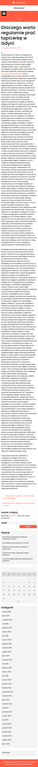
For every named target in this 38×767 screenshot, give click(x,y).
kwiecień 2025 (7, 668)
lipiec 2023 (5, 744)
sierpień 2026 (6, 612)
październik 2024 (7, 692)
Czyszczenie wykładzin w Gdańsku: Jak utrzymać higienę (18, 497)
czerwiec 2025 (7, 660)
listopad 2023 (6, 732)
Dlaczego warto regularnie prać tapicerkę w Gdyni (19, 504)
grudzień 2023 (7, 728)
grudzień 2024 (7, 684)
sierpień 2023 (6, 740)
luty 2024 (5, 720)
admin (18, 48)
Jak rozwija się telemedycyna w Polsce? (15, 543)
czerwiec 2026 (7, 620)
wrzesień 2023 (7, 736)
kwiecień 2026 (7, 628)
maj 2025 (5, 664)
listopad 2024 (6, 688)
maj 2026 (5, 624)
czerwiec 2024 (7, 704)
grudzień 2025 (7, 644)
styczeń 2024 (6, 724)
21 (24, 590)
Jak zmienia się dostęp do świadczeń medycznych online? (14, 538)
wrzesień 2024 (7, 696)
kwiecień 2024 (7, 712)
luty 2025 (5, 676)
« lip (18, 602)
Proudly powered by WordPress (14, 762)
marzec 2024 (6, 716)
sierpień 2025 (6, 652)
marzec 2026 (6, 632)
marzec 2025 (6, 672)
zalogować (13, 516)
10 (4, 586)
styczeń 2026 (6, 640)
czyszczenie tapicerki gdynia (12, 74)
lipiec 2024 (6, 700)
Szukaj (4, 523)
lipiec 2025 (5, 656)
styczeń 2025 (6, 680)
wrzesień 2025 (7, 648)
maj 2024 (5, 708)
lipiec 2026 (5, 616)
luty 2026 (5, 636)
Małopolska (6, 753)
